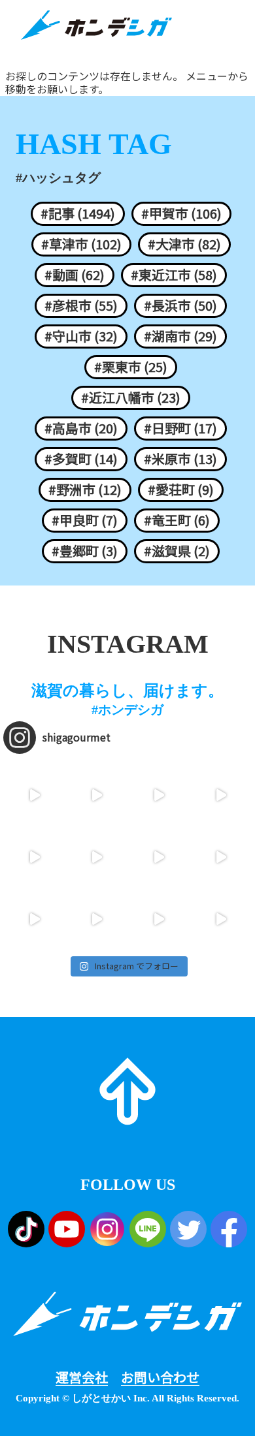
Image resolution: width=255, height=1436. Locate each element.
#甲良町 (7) (85, 520)
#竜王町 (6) (177, 520)
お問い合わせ (160, 1377)
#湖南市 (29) (180, 336)
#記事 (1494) (78, 213)
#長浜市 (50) (180, 305)
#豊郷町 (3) (85, 550)
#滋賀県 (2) (177, 550)
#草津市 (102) (81, 244)
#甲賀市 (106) (181, 213)
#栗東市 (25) (130, 366)
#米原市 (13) (180, 458)
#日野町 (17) (180, 428)
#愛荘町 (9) (181, 489)
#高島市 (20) (81, 428)
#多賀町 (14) (81, 458)
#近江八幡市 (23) (130, 397)
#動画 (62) (74, 274)
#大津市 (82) (184, 244)
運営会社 (82, 1377)
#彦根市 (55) (81, 305)
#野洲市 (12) (85, 489)
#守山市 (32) (81, 336)
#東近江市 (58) (174, 274)
